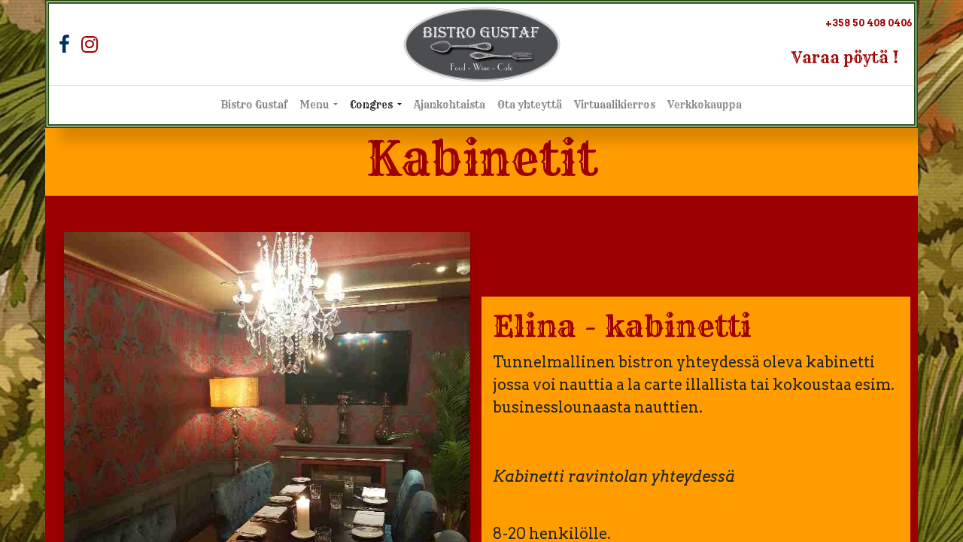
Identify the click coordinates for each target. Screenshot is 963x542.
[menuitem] (254, 105)
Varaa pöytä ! (845, 57)
